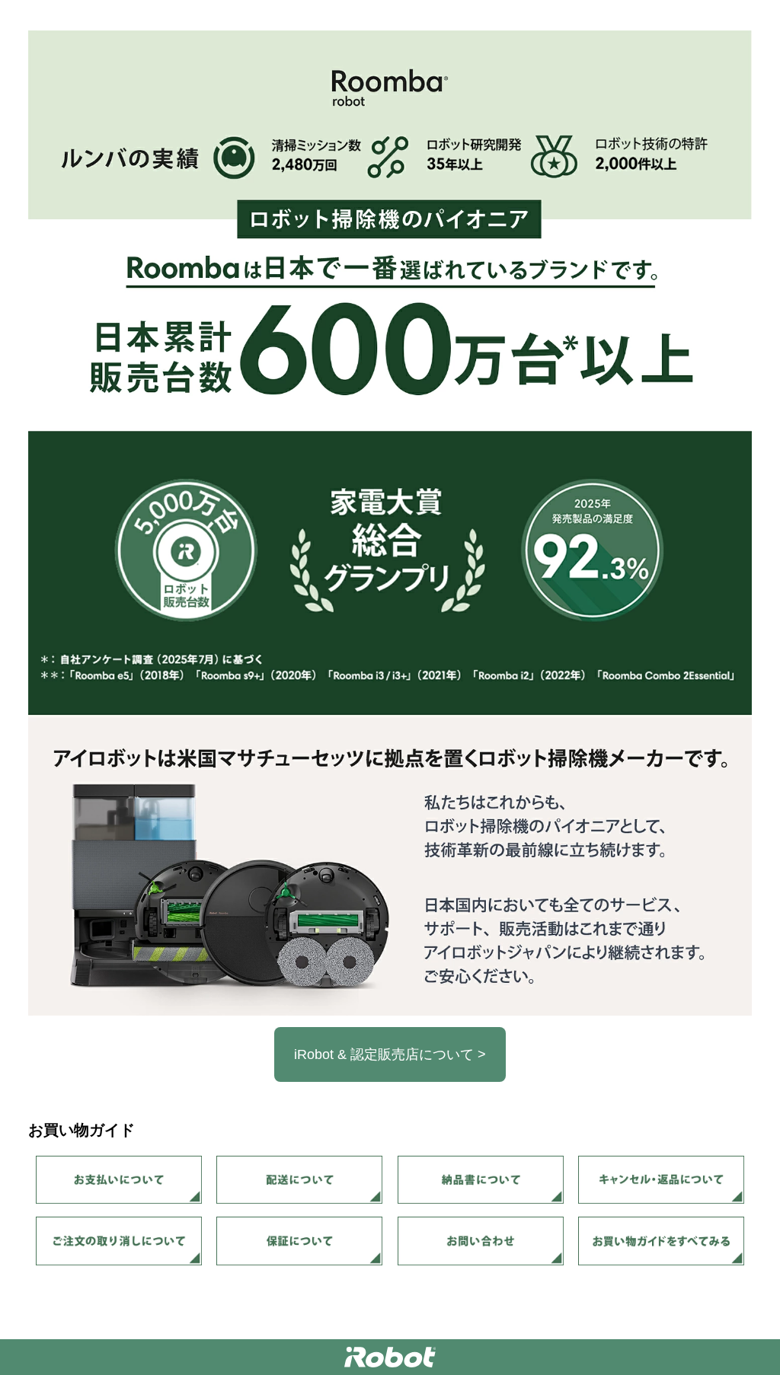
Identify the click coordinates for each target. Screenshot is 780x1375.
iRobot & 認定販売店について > (390, 1054)
